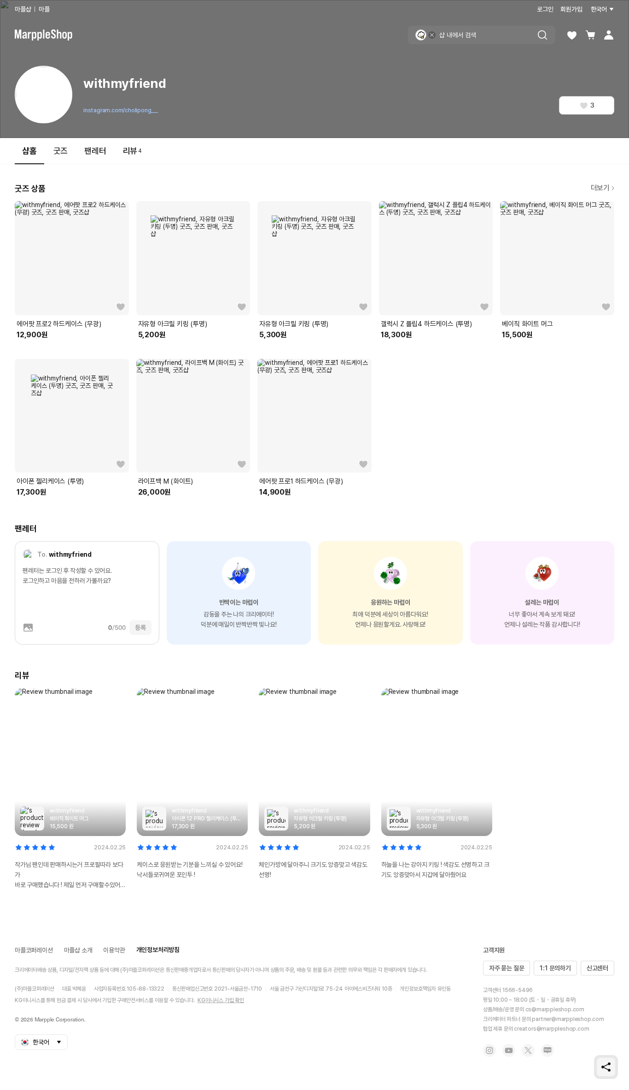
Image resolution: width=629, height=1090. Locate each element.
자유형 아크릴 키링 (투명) (172, 324)
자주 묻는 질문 (506, 968)
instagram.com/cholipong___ (120, 110)
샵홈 (29, 151)
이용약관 (114, 950)
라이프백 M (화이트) (165, 481)
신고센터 (597, 968)
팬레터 (95, 151)
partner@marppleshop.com (568, 1019)
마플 (44, 9)
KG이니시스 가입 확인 (221, 1000)
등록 (140, 627)
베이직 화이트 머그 (527, 324)
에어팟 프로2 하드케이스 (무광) (59, 324)
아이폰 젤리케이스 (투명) (50, 481)
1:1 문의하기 (555, 968)
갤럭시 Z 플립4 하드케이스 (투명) (426, 324)
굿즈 (60, 151)
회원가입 (571, 9)
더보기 (600, 188)
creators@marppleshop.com (551, 1029)
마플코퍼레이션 (34, 950)
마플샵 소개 (78, 950)
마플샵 (23, 9)
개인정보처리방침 (158, 949)
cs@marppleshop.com (554, 1009)
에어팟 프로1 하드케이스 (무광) (301, 481)
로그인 (545, 9)
